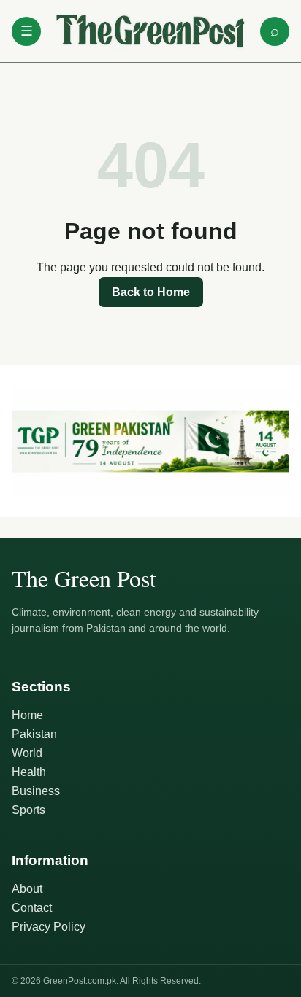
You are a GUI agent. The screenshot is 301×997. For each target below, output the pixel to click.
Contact (32, 907)
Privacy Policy (48, 926)
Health (29, 772)
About (27, 888)
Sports (28, 810)
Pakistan (34, 734)
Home (27, 715)
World (27, 753)
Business (36, 791)
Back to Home (151, 292)
